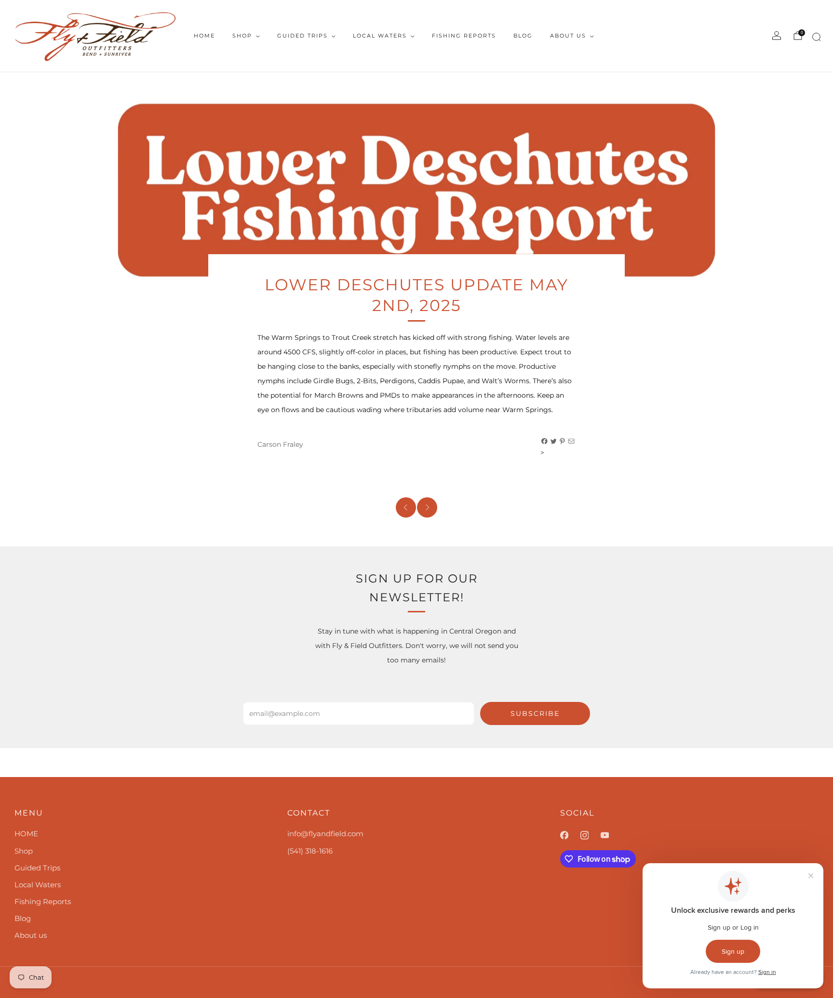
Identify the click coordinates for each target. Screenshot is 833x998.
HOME (204, 35)
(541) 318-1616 (310, 850)
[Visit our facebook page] (570, 835)
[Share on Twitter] (554, 441)
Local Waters (380, 35)
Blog (523, 35)
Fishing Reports (464, 35)
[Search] (815, 39)
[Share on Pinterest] (562, 441)
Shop (242, 35)
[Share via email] (571, 441)
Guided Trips (302, 35)
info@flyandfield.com (325, 833)
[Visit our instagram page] (590, 835)
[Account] (776, 35)
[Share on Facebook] (544, 441)
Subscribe (535, 713)
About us (568, 35)
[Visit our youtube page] (611, 835)
